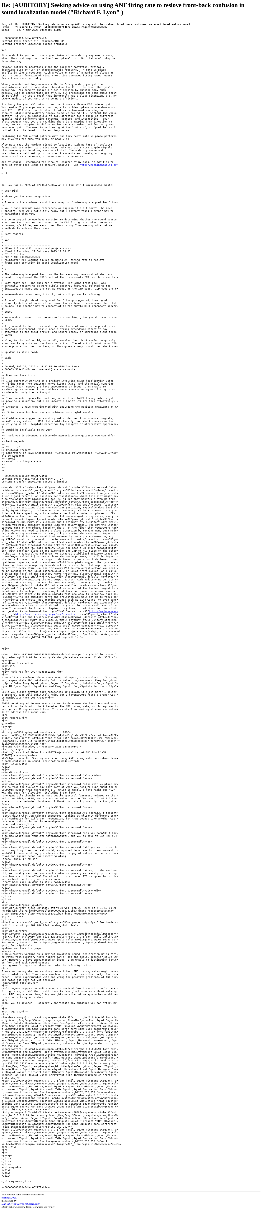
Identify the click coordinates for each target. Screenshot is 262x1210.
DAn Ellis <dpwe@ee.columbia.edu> (21, 1203)
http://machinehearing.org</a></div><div (45, 614)
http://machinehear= (103, 611)
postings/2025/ (9, 1197)
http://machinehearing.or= (99, 164)
